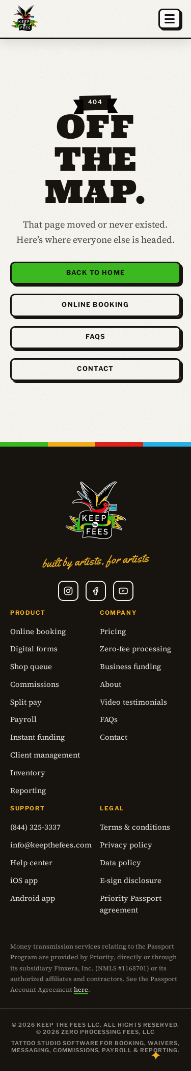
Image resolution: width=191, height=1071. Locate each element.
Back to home (95, 272)
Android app (32, 898)
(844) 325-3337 (35, 827)
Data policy (120, 863)
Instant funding (37, 737)
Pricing (113, 631)
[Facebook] (96, 591)
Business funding (130, 667)
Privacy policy (126, 845)
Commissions (34, 684)
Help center (31, 863)
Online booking (95, 304)
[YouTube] (123, 591)
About (110, 684)
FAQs (96, 336)
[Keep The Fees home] (24, 19)
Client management (45, 755)
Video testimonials (133, 702)
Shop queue (31, 667)
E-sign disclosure (130, 880)
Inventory (27, 773)
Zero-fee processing (135, 649)
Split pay (26, 702)
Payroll (23, 719)
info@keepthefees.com (51, 845)
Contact (95, 368)
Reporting (28, 790)
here (81, 989)
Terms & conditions (135, 827)
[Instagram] (68, 591)
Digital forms (34, 649)
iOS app (24, 880)
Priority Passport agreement (130, 904)
